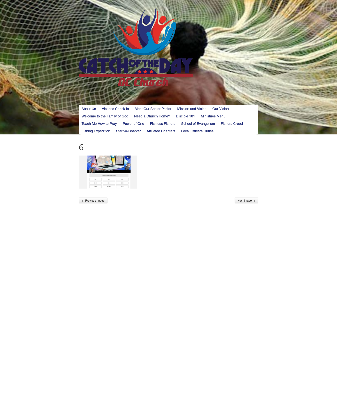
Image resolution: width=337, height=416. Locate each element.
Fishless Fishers (162, 123)
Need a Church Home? (152, 115)
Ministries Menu (213, 115)
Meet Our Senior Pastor (153, 108)
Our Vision (220, 108)
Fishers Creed (232, 123)
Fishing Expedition (96, 130)
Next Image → (246, 200)
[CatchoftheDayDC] (136, 47)
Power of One (133, 123)
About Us (89, 108)
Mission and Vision (192, 108)
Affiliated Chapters (161, 130)
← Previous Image (93, 200)
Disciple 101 (185, 115)
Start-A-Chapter (128, 130)
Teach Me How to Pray (99, 123)
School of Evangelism (198, 123)
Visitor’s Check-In (115, 108)
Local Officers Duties (197, 130)
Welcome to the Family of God (105, 115)
